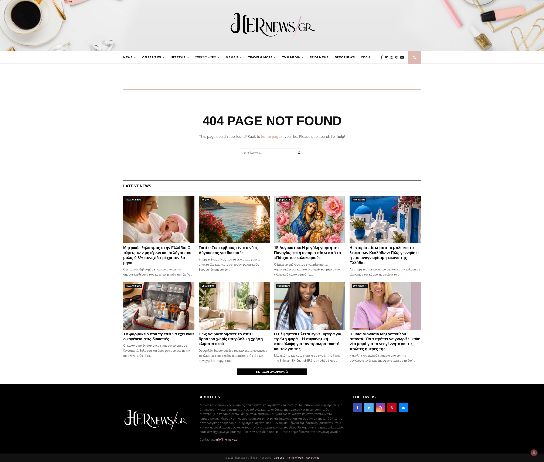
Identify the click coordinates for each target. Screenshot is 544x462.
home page (270, 136)
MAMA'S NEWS (133, 200)
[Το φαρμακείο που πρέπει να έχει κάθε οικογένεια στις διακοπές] (158, 305)
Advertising (312, 457)
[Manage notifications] (534, 452)
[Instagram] (392, 57)
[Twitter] (387, 57)
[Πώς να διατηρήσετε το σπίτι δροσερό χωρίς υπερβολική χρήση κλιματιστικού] (234, 305)
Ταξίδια (206, 200)
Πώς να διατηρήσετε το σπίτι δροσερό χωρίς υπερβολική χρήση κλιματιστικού (231, 339)
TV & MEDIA (291, 57)
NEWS (127, 57)
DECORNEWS (345, 57)
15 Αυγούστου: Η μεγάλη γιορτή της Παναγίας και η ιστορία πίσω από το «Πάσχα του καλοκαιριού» (307, 253)
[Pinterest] (397, 57)
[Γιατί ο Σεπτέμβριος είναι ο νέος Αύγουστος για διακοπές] (234, 219)
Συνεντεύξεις (360, 286)
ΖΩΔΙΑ (365, 57)
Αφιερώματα (283, 200)
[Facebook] (383, 57)
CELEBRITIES (151, 57)
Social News (283, 286)
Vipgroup (278, 457)
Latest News (137, 186)
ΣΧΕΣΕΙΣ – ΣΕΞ (205, 57)
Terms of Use (294, 457)
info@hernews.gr (227, 439)
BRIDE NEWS (319, 57)
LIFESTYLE (178, 57)
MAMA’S (232, 57)
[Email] (403, 57)
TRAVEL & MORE (260, 57)
